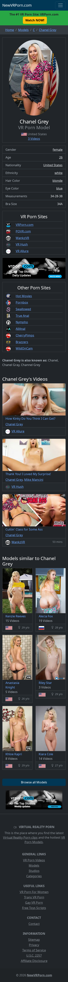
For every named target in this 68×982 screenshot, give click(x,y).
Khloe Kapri (13, 754)
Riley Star (45, 683)
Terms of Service (34, 950)
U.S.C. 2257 (34, 955)
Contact (34, 924)
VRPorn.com (24, 225)
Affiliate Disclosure (34, 961)
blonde (58, 181)
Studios (34, 871)
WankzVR (22, 238)
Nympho (22, 322)
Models (34, 865)
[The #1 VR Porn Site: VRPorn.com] (34, 799)
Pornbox (22, 302)
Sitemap (34, 940)
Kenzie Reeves (15, 616)
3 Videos (34, 139)
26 (61, 157)
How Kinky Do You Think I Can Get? (30, 418)
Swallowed (23, 309)
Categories (34, 876)
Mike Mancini (33, 480)
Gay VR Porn (34, 902)
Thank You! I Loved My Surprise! (28, 474)
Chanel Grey (14, 424)
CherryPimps (25, 335)
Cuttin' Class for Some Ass (24, 529)
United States (53, 165)
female (58, 150)
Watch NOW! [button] (34, 20)
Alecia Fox (46, 616)
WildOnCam (24, 348)
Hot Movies (24, 296)
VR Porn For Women (34, 892)
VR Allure (22, 251)
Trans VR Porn (34, 897)
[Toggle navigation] (60, 5)
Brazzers (22, 342)
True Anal (22, 316)
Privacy (34, 945)
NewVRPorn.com (17, 5)
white (59, 173)
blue (59, 188)
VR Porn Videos (34, 860)
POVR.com (23, 231)
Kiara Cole (46, 754)
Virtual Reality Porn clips (20, 837)
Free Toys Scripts (34, 908)
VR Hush (22, 244)
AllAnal (20, 329)
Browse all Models (34, 782)
